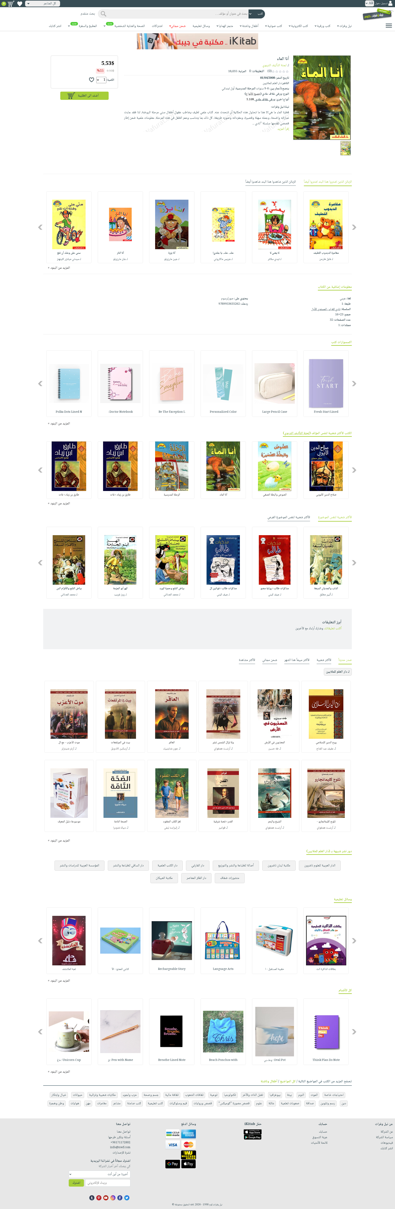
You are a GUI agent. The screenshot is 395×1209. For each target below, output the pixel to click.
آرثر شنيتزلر (68, 748)
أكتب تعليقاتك (333, 628)
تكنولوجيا (230, 1095)
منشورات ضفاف (229, 878)
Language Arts (223, 969)
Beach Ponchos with (223, 1060)
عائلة (271, 1103)
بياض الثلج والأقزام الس (69, 588)
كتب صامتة (134, 1103)
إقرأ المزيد (283, 129)
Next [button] (40, 227)
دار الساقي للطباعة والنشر (128, 865)
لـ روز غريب (120, 594)
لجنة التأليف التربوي (275, 65)
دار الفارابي (197, 865)
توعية (213, 1095)
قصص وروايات (203, 1103)
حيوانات (77, 1095)
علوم (259, 1103)
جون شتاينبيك (170, 748)
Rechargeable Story (172, 969)
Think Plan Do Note (326, 1060)
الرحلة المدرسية (172, 494)
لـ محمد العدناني (172, 594)
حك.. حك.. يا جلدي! (223, 253)
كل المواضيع (288, 1081)
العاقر (172, 742)
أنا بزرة (171, 253)
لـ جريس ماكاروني (223, 259)
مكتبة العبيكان (164, 878)
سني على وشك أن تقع (69, 253)
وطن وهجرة (56, 1103)
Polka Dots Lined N (69, 412)
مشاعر (117, 1103)
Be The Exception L (172, 412)
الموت (314, 1095)
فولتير (222, 827)
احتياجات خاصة (334, 1095)
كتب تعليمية (155, 1103)
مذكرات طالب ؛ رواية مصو (274, 588)
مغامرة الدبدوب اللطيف (326, 253)
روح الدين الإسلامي (326, 742)
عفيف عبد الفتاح (324, 748)
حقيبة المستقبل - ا (274, 969)
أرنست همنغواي (222, 748)
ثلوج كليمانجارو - (326, 821)
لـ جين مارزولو (171, 259)
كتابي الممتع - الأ (120, 969)
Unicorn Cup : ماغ (69, 1060)
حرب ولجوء (130, 1095)
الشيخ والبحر (274, 821)
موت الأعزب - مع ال (69, 742)
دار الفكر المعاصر (196, 878)
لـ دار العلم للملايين (338, 672)
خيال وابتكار (58, 1095)
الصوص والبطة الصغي (275, 494)
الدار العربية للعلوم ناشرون (319, 865)
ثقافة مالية (172, 1095)
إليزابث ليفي (170, 827)
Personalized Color (223, 412)
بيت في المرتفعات (120, 742)
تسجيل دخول (381, 3)
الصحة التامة (120, 821)
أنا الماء (223, 494)
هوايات (75, 1103)
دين (344, 1103)
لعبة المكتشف (69, 969)
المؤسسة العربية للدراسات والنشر (79, 865)
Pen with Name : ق (120, 1060)
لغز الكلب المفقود (172, 821)
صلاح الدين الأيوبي (326, 494)
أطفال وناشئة (269, 1081)
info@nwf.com (120, 1147)
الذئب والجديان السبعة (326, 588)
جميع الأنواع (253, 94)
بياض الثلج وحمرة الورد (171, 588)
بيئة (289, 1095)
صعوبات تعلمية (290, 1103)
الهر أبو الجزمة (120, 588)
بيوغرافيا (275, 1095)
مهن (88, 1103)
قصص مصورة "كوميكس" (234, 1103)
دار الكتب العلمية (167, 865)
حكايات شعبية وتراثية (102, 1095)
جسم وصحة (151, 1095)
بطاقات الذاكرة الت (326, 969)
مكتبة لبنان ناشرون (279, 865)
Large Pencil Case (274, 412)
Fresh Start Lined (326, 412)
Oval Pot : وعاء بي (275, 1060)
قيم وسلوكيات (178, 1103)
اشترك (76, 1183)
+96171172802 (120, 1142)
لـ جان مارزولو (120, 259)
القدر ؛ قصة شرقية (223, 821)
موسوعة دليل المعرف (69, 821)
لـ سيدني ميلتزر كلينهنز (69, 259)
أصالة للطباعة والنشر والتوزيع (236, 865)
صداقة (310, 1103)
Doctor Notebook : (120, 412)
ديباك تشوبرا (119, 827)
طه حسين (273, 748)
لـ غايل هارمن (326, 259)
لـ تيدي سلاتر (274, 259)
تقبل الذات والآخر (253, 1095)
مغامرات (102, 1103)
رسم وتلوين (328, 1103)
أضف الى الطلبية (88, 96)
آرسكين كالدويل (119, 748)
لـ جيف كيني (274, 594)
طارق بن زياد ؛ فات (120, 494)
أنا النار (120, 253)
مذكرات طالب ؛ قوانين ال (223, 588)
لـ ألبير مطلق (326, 594)
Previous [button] (354, 227)
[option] (326, 227)
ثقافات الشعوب (194, 1095)
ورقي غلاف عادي (260, 99)
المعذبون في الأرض (274, 742)
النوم (301, 1095)
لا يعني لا (274, 253)
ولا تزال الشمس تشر (223, 742)
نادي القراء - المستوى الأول (325, 309)
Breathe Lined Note (172, 1060)
